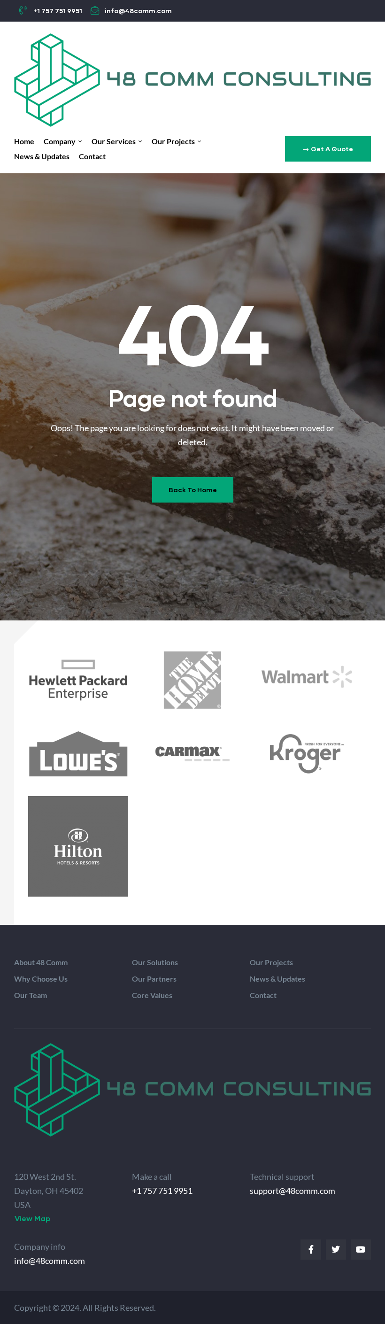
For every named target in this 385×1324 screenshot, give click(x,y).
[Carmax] (192, 754)
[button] (328, 149)
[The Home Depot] (192, 680)
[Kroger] (307, 754)
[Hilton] (78, 846)
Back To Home (193, 490)
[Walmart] (307, 677)
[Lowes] (78, 754)
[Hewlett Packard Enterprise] (78, 680)
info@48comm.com (49, 1260)
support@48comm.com (292, 1190)
